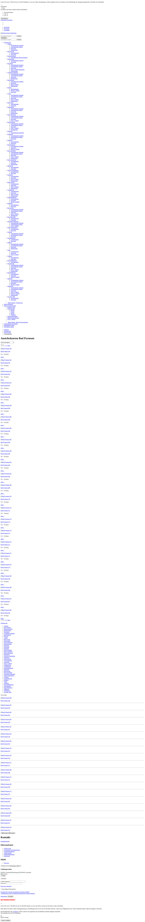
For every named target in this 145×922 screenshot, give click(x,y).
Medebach (10, 166)
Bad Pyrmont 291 (5, 385)
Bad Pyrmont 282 (5, 476)
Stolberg (9, 242)
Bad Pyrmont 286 (5, 431)
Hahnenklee (10, 107)
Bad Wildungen (11, 272)
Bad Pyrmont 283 (5, 465)
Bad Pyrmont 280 (5, 488)
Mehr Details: (15, 302)
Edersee (9, 87)
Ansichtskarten (15, 53)
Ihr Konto (6, 28)
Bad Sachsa (10, 208)
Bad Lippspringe (11, 160)
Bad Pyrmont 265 (5, 801)
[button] (9, 345)
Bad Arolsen (10, 51)
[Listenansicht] (1, 344)
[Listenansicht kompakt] (3, 344)
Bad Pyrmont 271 (5, 556)
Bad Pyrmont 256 (5, 736)
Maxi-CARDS (15, 84)
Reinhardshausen (11, 197)
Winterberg (10, 286)
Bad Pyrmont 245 (5, 758)
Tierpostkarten (11, 309)
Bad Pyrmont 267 (5, 601)
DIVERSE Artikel (9, 327)
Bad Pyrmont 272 (5, 544)
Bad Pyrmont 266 (5, 613)
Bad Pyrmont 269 (5, 578)
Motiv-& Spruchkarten (10, 305)
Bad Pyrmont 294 (5, 351)
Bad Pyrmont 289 (5, 408)
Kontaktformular (5, 841)
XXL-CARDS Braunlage (17, 69)
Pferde (12, 313)
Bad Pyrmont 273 (5, 533)
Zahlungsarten (8, 853)
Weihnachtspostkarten (13, 318)
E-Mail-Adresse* (5, 881)
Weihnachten (14, 50)
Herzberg (9, 131)
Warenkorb (4, 20)
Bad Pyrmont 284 (5, 453)
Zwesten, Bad (11, 296)
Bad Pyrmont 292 (5, 374)
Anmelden (7, 30)
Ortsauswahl (7, 42)
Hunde (12, 310)
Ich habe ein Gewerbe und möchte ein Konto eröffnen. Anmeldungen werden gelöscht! (18, 892)
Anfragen (15, 911)
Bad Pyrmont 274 (5, 522)
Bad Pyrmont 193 (5, 830)
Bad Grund (10, 102)
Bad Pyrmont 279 (5, 499)
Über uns (6, 863)
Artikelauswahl (5, 866)
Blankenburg (10, 59)
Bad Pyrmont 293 (5, 363)
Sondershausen (11, 238)
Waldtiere (13, 315)
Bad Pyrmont (10, 182)
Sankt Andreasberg (12, 227)
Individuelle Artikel (9, 325)
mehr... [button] (2, 357)
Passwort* (3, 883)
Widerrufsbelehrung (9, 854)
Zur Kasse (9, 20)
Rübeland (10, 203)
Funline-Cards (11, 307)
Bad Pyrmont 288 (5, 419)
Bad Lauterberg (11, 151)
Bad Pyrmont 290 (5, 397)
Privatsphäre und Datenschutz (12, 850)
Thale (8, 250)
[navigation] (4, 874)
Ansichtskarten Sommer (17, 45)
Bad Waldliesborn (12, 260)
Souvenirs (13, 48)
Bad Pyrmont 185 (5, 744)
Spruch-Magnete (8, 304)
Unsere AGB (7, 848)
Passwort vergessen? (6, 886)
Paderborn (10, 175)
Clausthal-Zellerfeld (12, 72)
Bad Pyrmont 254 (5, 751)
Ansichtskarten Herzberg (17, 132)
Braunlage (10, 63)
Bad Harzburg (11, 122)
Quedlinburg (10, 190)
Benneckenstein (11, 56)
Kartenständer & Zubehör (11, 324)
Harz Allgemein (11, 114)
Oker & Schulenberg (12, 170)
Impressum (7, 856)
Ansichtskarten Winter (16, 47)
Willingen (10, 278)
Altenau (9, 44)
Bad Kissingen (11, 145)
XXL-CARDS (15, 99)
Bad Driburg (10, 80)
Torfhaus (9, 256)
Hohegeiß (10, 134)
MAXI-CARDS (15, 90)
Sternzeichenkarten (12, 316)
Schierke (9, 232)
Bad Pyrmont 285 (5, 442)
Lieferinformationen (9, 851)
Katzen (13, 312)
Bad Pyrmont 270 (5, 567)
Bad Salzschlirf (11, 217)
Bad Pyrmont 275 (5, 510)
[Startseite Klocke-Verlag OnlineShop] (8, 33)
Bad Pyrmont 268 (5, 590)
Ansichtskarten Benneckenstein (19, 57)
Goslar (9, 93)
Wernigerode (10, 263)
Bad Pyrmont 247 (5, 823)
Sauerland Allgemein (12, 221)
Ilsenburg (9, 140)
